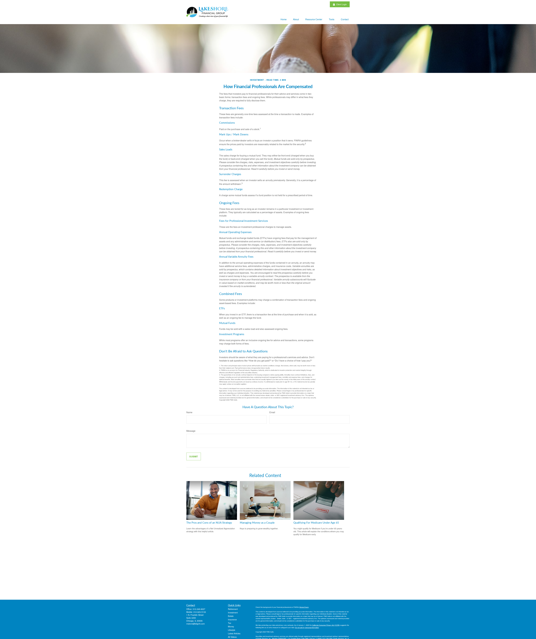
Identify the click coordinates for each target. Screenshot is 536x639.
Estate (231, 616)
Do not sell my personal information (307, 627)
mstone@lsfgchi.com (195, 623)
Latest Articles (234, 633)
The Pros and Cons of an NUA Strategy (209, 522)
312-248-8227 (199, 609)
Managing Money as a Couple (257, 522)
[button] (283, 19)
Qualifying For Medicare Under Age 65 (316, 522)
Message (190, 430)
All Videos (232, 637)
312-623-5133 (199, 612)
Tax (229, 623)
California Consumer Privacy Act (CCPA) (326, 625)
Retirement (233, 609)
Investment (233, 612)
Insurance (232, 619)
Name (189, 412)
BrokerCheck (304, 607)
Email (272, 412)
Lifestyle (231, 630)
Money (231, 626)
